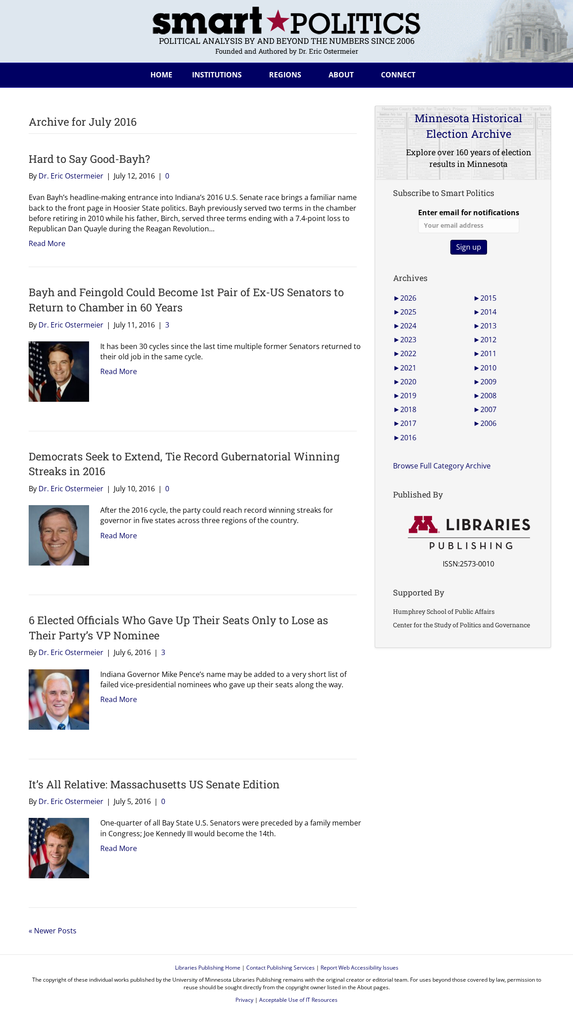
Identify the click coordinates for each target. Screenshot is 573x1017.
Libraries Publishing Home (207, 967)
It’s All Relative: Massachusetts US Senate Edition (154, 784)
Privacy (244, 1000)
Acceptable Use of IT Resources (298, 1000)
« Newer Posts (53, 931)
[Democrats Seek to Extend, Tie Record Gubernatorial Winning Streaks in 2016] (55, 535)
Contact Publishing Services (280, 967)
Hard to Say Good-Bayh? (89, 159)
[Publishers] (468, 533)
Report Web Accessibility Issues (359, 967)
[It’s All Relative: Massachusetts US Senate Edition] (55, 847)
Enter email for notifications (468, 212)
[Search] (537, 73)
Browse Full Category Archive (442, 466)
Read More (47, 243)
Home (161, 75)
